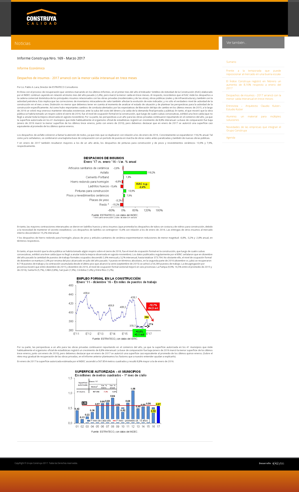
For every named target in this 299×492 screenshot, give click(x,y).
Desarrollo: (265, 463)
